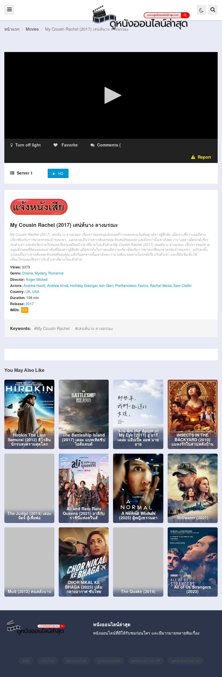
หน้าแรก (11, 29)
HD (60, 173)
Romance (56, 272)
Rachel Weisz (161, 285)
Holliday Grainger (83, 285)
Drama (27, 272)
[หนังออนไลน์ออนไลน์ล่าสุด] (142, 17)
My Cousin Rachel (53, 328)
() (156, 145)
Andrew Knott (57, 285)
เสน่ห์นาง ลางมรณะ (95, 328)
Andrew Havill (34, 285)
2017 (30, 303)
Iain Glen (106, 285)
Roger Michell (37, 279)
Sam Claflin (182, 285)
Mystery (41, 272)
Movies (32, 29)
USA (35, 291)
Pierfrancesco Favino (131, 285)
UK (27, 291)
